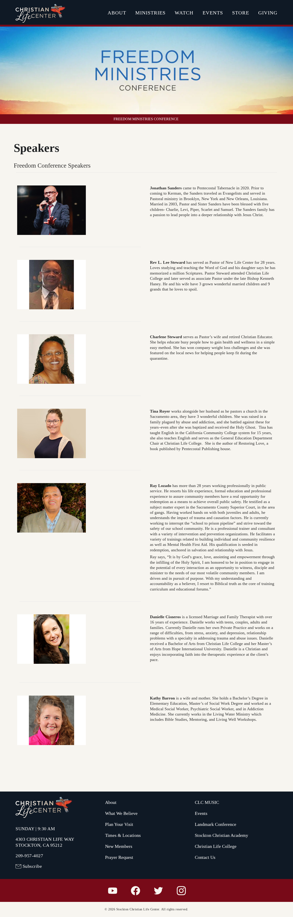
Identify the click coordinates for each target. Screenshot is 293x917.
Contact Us (205, 857)
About (117, 13)
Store (240, 13)
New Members (118, 846)
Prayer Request (119, 857)
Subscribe (32, 866)
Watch (184, 13)
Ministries (150, 13)
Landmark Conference (215, 824)
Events (213, 13)
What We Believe (121, 813)
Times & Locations (123, 835)
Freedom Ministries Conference (146, 119)
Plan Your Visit (119, 824)
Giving (267, 13)
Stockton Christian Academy (221, 835)
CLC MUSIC (207, 802)
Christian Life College (215, 846)
